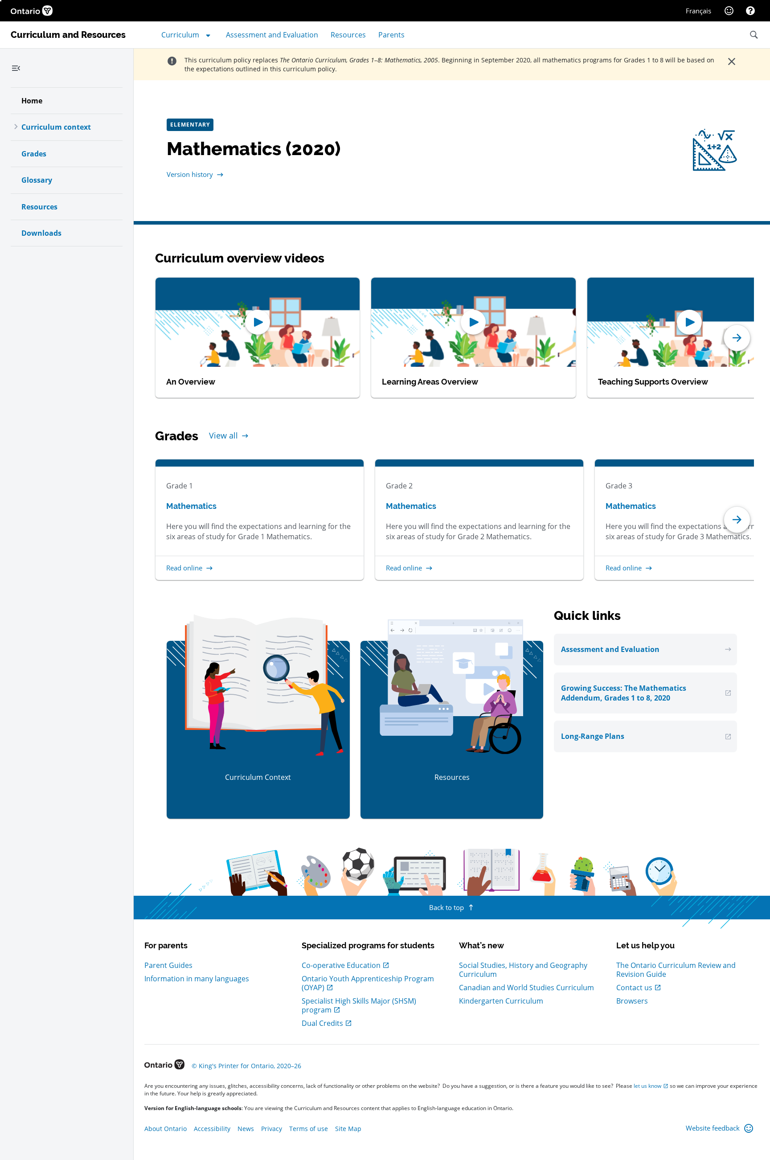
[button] (737, 337)
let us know (647, 1086)
